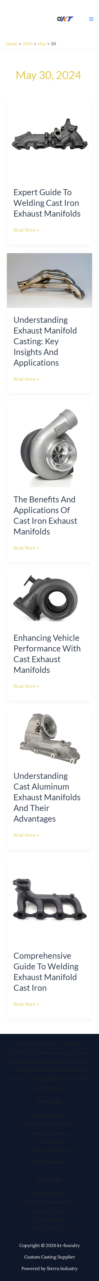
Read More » (26, 229)
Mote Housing (49, 1142)
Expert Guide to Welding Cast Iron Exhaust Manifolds (47, 202)
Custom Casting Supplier (49, 1257)
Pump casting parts (49, 1150)
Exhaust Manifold (49, 1115)
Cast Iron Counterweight (49, 1124)
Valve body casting (49, 1133)
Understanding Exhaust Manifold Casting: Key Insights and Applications (45, 341)
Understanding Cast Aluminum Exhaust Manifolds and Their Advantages (47, 797)
